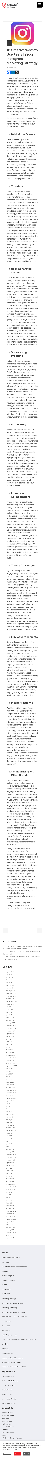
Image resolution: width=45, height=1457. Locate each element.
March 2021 (9, 1146)
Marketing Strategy (9, 1299)
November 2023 (11, 1060)
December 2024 (11, 1026)
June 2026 (9, 977)
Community (6, 1289)
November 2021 (11, 1125)
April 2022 (9, 1112)
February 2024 (10, 1052)
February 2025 (10, 1020)
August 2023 (10, 1069)
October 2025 (10, 999)
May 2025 (9, 1012)
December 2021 (11, 1122)
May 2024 (9, 1044)
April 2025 (9, 1015)
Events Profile (7, 1390)
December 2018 (11, 1211)
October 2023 (10, 1063)
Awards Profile (7, 1394)
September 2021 (11, 1130)
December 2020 (11, 1155)
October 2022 (10, 1095)
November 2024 (11, 1028)
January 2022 (10, 1120)
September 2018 (11, 1219)
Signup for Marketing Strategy (13, 1303)
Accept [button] (17, 1454)
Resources (6, 1326)
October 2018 (10, 1216)
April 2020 (9, 1176)
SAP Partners (6, 1330)
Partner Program (8, 1276)
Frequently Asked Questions (12, 1358)
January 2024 (10, 1055)
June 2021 (9, 1138)
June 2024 (9, 1042)
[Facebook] (9, 72)
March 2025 (10, 1017)
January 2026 (10, 991)
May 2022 (9, 1109)
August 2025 (10, 1004)
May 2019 (9, 1198)
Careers (5, 1271)
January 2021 (10, 1152)
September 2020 (11, 1163)
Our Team (5, 1262)
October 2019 (10, 1189)
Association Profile (9, 1399)
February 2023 (10, 1085)
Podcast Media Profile (10, 1381)
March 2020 (10, 1179)
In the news (6, 1349)
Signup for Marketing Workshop (13, 1312)
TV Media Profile (8, 1376)
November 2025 (11, 996)
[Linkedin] (13, 72)
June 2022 (9, 1106)
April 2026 (9, 983)
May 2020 (9, 1173)
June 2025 (9, 1009)
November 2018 (11, 1214)
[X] (17, 72)
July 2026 (9, 974)
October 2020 (10, 1160)
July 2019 (9, 1192)
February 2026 (10, 988)
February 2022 (10, 1117)
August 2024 (10, 1036)
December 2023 (11, 1058)
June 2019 (9, 1195)
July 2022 (9, 1103)
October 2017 (10, 1235)
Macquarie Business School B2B (14, 1367)
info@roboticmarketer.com (12, 1438)
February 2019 (10, 1206)
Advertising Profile (8, 1403)
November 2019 (11, 1187)
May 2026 (9, 980)
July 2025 (9, 1007)
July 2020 (9, 1168)
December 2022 (11, 1090)
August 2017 (10, 1238)
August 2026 (10, 972)
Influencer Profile (8, 1385)
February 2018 (10, 1227)
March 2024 (10, 1050)
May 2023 (9, 1077)
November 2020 (11, 1157)
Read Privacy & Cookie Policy (11, 1449)
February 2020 (10, 1181)
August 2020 (10, 1165)
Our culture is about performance (14, 1267)
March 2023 (10, 1082)
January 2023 (10, 1087)
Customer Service (8, 1280)
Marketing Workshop (9, 1308)
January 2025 (10, 1023)
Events (4, 1285)
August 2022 (10, 1101)
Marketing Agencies (9, 1335)
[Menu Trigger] (40, 5)
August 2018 (10, 1222)
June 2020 (9, 1171)
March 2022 (10, 1114)
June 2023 (9, 1074)
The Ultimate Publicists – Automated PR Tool (19, 1339)
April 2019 (9, 1200)
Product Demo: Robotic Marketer (14, 1317)
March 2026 (10, 985)
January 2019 (10, 1208)
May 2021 (9, 1141)
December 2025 (11, 993)
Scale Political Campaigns (11, 1362)
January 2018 (10, 1230)
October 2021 (10, 1128)
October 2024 (10, 1031)
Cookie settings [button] (7, 1454)
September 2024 (11, 1034)
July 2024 (9, 1039)
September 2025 (11, 1001)
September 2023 (11, 1066)
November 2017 (11, 1232)
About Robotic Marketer (11, 1257)
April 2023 (9, 1079)
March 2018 (9, 1224)
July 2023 (9, 1071)
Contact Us (7, 1408)
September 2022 (11, 1098)
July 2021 (9, 1136)
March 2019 (9, 1203)
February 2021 (10, 1149)
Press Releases (7, 1353)
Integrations (6, 1321)
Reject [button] (26, 1454)
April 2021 (9, 1144)
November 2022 (11, 1093)
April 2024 (9, 1047)
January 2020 (10, 1184)
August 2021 (10, 1133)
